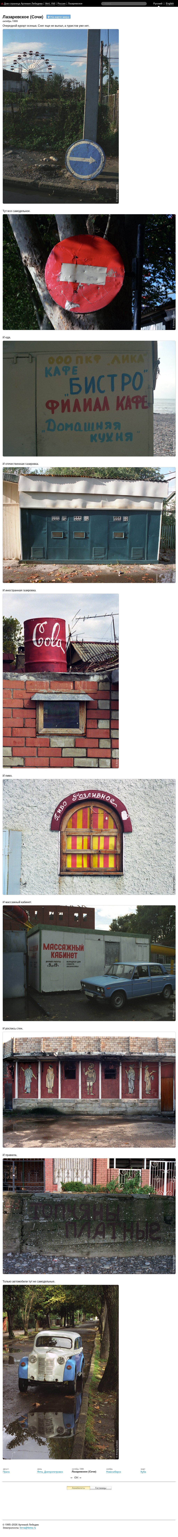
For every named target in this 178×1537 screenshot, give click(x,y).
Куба (143, 1471)
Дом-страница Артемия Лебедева (23, 3)
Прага (6, 1471)
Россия (62, 3)
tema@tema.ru (28, 1527)
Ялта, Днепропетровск (50, 1471)
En (170, 3)
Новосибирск (113, 1471)
